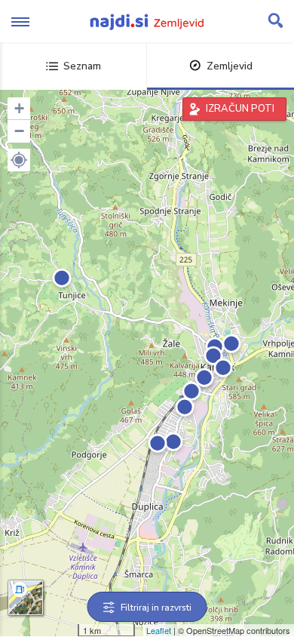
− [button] (19, 131)
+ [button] (19, 108)
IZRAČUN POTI (240, 108)
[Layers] (25, 597)
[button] (19, 160)
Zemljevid (230, 66)
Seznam (82, 66)
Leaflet (158, 630)
